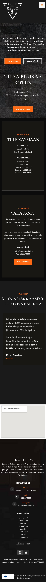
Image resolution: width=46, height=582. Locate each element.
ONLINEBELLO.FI (23, 109)
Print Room (36, 576)
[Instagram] (26, 552)
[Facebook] (20, 552)
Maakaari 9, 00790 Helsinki (26, 490)
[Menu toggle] (42, 5)
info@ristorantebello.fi (26, 505)
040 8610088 (26, 498)
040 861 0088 (39, 562)
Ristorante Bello (16, 576)
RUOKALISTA (13, 61)
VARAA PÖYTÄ (32, 61)
